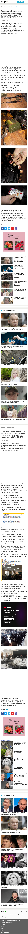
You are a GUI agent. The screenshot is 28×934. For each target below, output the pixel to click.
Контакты (3, 924)
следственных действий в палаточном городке (13, 704)
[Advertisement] (14, 50)
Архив (2, 928)
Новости (21, 1)
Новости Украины (10, 6)
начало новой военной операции (11, 217)
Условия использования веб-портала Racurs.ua (10, 920)
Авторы (2, 926)
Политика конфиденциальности (7, 922)
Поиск (2, 930)
